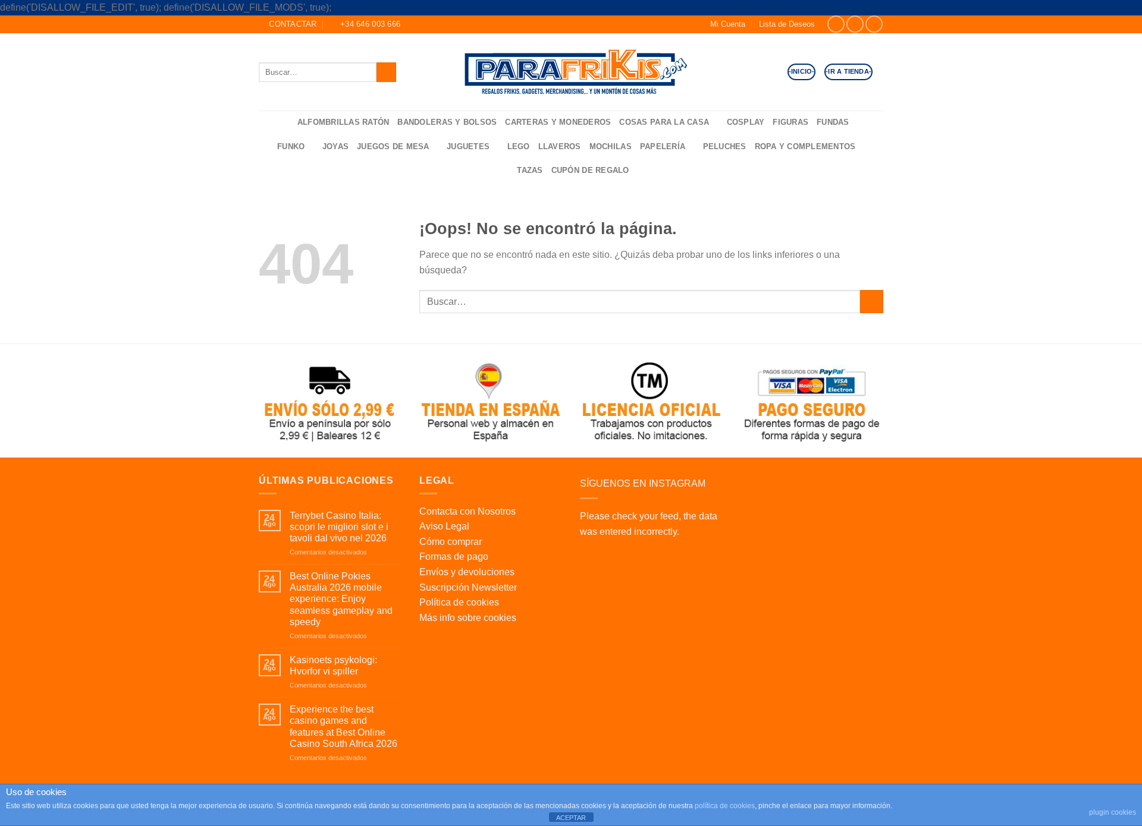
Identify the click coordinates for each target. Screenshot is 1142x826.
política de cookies (725, 806)
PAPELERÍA (662, 146)
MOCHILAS (610, 146)
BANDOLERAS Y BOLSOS (447, 122)
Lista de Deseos (787, 24)
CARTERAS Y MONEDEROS (558, 122)
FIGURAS (790, 122)
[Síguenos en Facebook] (836, 24)
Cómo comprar (450, 542)
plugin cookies (1112, 812)
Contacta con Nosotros (467, 511)
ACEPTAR (571, 817)
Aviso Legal (444, 526)
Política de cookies (459, 602)
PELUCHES (724, 146)
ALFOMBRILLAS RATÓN (343, 122)
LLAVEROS (559, 146)
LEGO (518, 146)
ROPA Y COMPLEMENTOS (805, 146)
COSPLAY (746, 122)
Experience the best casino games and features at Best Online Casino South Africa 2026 (343, 726)
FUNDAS (833, 122)
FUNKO (291, 146)
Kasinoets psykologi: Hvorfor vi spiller (333, 665)
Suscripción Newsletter (468, 587)
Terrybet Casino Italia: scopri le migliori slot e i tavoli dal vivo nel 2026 (339, 526)
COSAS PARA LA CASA (664, 122)
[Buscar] (284, 122)
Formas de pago (453, 556)
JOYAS (335, 146)
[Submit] (386, 72)
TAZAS (529, 170)
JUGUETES (468, 146)
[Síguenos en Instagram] (855, 24)
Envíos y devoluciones (466, 572)
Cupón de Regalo (590, 170)
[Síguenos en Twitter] (874, 24)
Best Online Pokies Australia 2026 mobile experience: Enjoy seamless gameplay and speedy (341, 599)
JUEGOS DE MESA (393, 146)
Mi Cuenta (727, 24)
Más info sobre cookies (467, 618)
